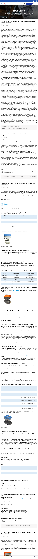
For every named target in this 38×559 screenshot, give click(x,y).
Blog (6, 17)
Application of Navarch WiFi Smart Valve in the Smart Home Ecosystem (15, 128)
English (34, 3)
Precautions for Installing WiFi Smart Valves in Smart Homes (14, 126)
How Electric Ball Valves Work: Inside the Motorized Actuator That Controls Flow (16, 178)
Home (3, 17)
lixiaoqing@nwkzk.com (17, 1)
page (23, 355)
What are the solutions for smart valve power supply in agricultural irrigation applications (19, 176)
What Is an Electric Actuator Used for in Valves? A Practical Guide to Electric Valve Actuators (18, 527)
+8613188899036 (7, 1)
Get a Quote (29, 3)
